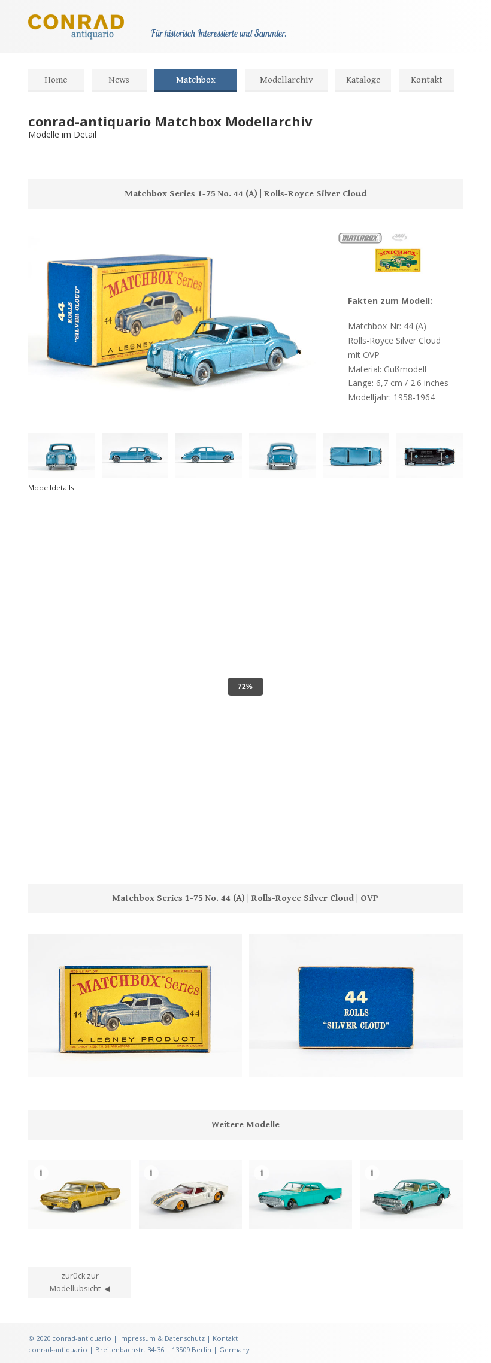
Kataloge (363, 80)
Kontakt (426, 80)
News (118, 80)
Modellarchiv (286, 80)
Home (55, 80)
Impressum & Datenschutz (162, 1338)
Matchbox (196, 80)
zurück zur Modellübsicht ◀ (80, 1282)
